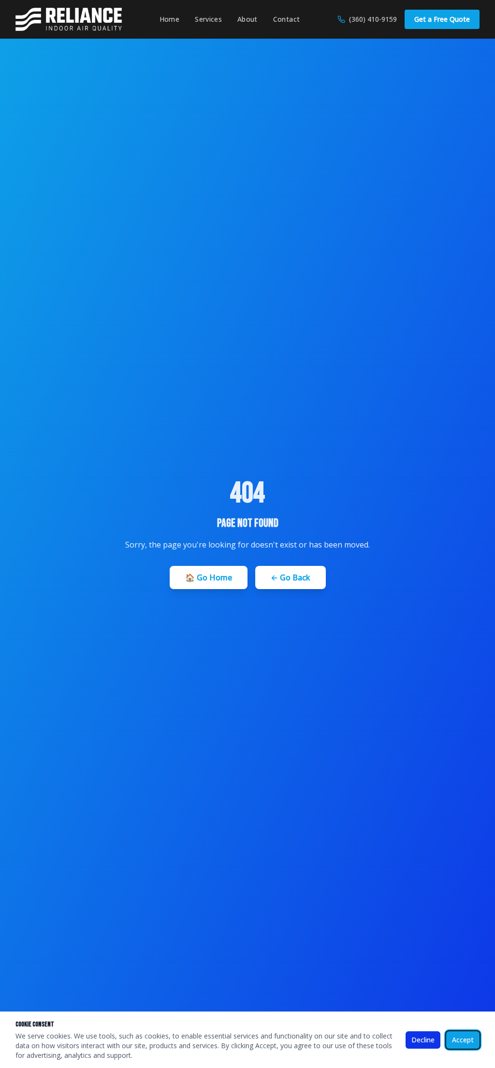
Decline (423, 1039)
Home (169, 19)
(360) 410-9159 (373, 19)
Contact (286, 19)
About (247, 19)
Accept (463, 1039)
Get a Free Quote (442, 19)
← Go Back (290, 577)
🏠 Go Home (208, 577)
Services (208, 19)
